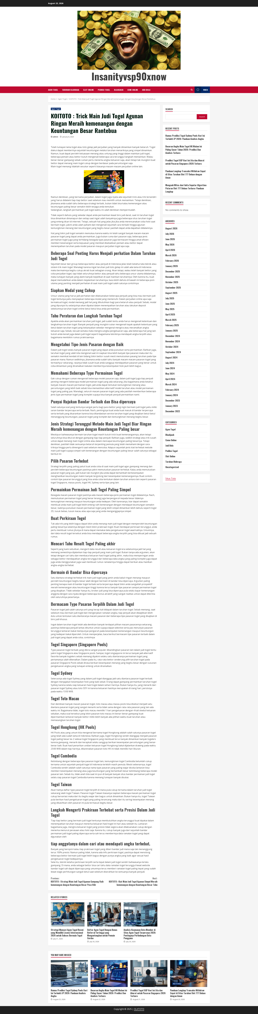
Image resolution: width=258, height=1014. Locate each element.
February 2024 (172, 389)
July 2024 (169, 362)
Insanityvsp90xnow (129, 76)
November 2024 (172, 341)
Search (169, 109)
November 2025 (172, 276)
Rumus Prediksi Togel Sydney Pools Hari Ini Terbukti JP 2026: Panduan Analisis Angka (185, 137)
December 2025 (172, 271)
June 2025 (170, 303)
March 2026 (171, 255)
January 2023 (171, 406)
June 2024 (170, 368)
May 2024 (170, 373)
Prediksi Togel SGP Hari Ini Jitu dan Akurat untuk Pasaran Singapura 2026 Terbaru (184, 162)
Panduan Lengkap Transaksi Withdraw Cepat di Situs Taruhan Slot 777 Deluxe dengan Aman (185, 174)
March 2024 (171, 384)
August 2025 (171, 293)
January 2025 (171, 330)
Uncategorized (172, 467)
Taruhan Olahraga (70, 89)
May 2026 (169, 244)
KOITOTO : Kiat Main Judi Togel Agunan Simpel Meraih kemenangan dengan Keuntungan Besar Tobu (133, 881)
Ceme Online (132, 89)
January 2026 (171, 266)
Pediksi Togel (104, 89)
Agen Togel (53, 89)
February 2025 (172, 325)
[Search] (192, 89)
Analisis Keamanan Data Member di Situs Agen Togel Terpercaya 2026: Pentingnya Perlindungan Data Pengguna (140, 914)
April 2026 (170, 250)
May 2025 (169, 309)
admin (55, 137)
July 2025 (169, 298)
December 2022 (172, 411)
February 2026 (172, 260)
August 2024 (171, 357)
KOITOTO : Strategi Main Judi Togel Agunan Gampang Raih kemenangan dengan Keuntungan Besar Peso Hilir (77, 881)
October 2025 (171, 282)
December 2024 (172, 336)
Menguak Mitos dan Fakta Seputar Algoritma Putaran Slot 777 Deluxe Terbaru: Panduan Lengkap (185, 188)
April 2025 (170, 314)
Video (205, 89)
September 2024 (173, 352)
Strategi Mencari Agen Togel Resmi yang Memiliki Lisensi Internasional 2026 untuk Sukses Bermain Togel (68, 914)
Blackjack (118, 89)
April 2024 (170, 379)
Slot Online (88, 89)
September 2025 (173, 287)
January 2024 (171, 395)
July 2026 (169, 233)
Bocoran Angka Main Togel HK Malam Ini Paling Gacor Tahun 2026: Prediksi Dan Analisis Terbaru (183, 149)
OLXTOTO (139, 1009)
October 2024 (171, 346)
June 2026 (170, 239)
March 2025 (171, 319)
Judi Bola (146, 89)
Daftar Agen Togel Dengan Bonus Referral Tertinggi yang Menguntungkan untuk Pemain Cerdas (104, 914)
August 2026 (171, 228)
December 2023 (172, 400)
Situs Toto (170, 478)
